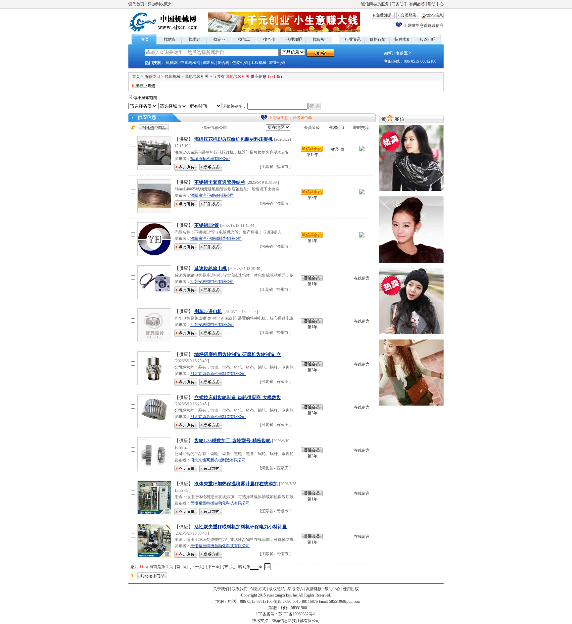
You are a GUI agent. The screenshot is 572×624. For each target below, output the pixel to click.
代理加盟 (294, 39)
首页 (145, 39)
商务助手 (399, 4)
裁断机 (209, 62)
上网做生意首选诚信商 (424, 25)
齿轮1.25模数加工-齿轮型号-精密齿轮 (232, 440)
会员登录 (408, 15)
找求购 (195, 39)
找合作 (269, 39)
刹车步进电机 (208, 311)
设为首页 (136, 4)
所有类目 (152, 76)
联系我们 (240, 589)
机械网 (172, 62)
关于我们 (221, 589)
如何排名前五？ (398, 53)
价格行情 (378, 39)
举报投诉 (295, 589)
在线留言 (362, 278)
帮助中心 (436, 4)
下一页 (213, 566)
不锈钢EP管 (206, 225)
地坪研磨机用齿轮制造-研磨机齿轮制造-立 (237, 354)
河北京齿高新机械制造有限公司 (218, 373)
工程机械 (258, 62)
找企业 (219, 39)
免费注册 (384, 15)
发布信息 (435, 15)
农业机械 (277, 62)
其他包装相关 (197, 76)
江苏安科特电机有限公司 (212, 281)
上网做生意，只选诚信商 (290, 117)
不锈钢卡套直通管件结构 (219, 182)
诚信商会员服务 (375, 4)
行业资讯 (353, 39)
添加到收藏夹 (160, 4)
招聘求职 (402, 39)
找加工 (244, 39)
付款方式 (258, 589)
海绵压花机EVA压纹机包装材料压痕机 (233, 139)
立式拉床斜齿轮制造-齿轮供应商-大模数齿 (237, 397)
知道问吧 (427, 39)
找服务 (319, 39)
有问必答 (417, 4)
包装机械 (240, 62)
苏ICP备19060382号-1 (297, 614)
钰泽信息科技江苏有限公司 (296, 620)
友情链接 (314, 589)
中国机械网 (190, 62)
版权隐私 (277, 589)
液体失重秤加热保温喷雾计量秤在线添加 (236, 483)
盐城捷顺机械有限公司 (210, 158)
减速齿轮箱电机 (210, 268)
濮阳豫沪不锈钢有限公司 (212, 195)
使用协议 (351, 589)
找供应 (170, 39)
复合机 (223, 62)
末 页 (229, 566)
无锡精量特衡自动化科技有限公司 (220, 503)
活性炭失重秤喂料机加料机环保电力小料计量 (240, 526)
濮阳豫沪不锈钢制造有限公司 (216, 238)
